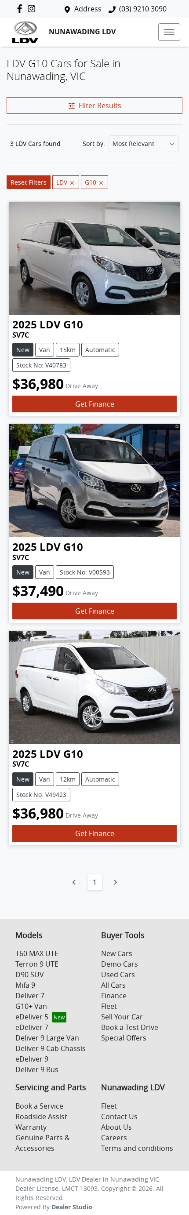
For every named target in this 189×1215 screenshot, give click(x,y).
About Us (116, 1127)
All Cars (113, 985)
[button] (169, 32)
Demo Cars (119, 964)
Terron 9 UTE (36, 964)
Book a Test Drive (129, 1027)
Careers (114, 1137)
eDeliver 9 (31, 1059)
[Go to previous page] (74, 882)
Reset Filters (29, 182)
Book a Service (39, 1106)
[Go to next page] (115, 882)
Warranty (31, 1127)
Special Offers (123, 1038)
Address (88, 9)
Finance (114, 995)
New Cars (116, 953)
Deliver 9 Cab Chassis (50, 1048)
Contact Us (119, 1116)
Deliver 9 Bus (36, 1069)
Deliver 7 (29, 995)
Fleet (109, 1006)
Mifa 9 (25, 985)
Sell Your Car (122, 1017)
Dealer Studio (71, 1207)
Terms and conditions (137, 1148)
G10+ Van (31, 1006)
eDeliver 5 (31, 1017)
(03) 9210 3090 (143, 9)
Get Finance (94, 404)
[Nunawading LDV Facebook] (21, 8)
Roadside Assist (41, 1116)
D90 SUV (29, 974)
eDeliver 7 (31, 1027)
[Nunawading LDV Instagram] (33, 8)
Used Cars (118, 974)
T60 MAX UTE (36, 953)
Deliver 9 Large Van (47, 1038)
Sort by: (94, 144)
